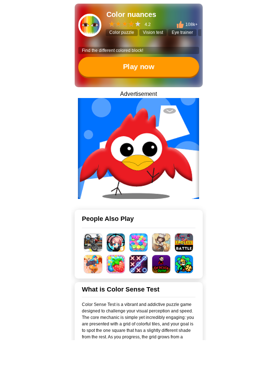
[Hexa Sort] (138, 242)
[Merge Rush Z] (116, 242)
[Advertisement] (138, 360)
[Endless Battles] (184, 242)
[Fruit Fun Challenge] (116, 264)
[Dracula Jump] (161, 264)
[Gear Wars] (184, 264)
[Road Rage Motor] (93, 242)
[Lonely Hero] (93, 264)
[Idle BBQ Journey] (161, 242)
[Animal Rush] (138, 148)
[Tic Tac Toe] (138, 264)
